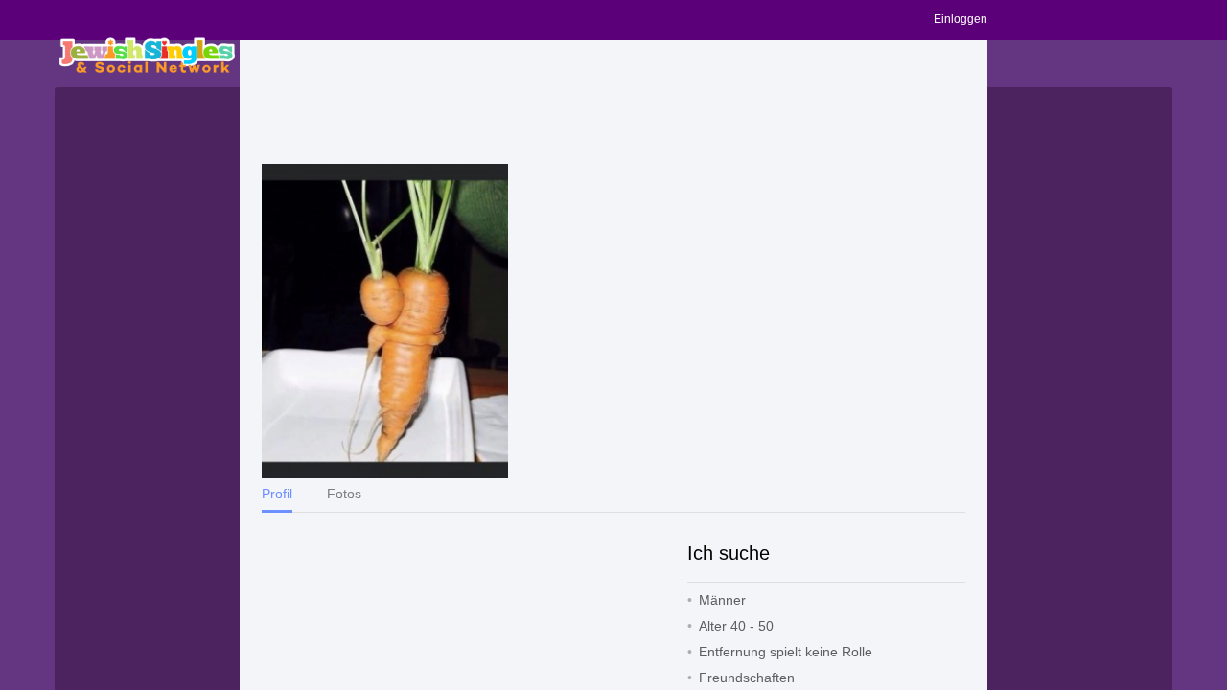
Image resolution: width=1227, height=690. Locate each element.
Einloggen (960, 19)
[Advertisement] (613, 102)
